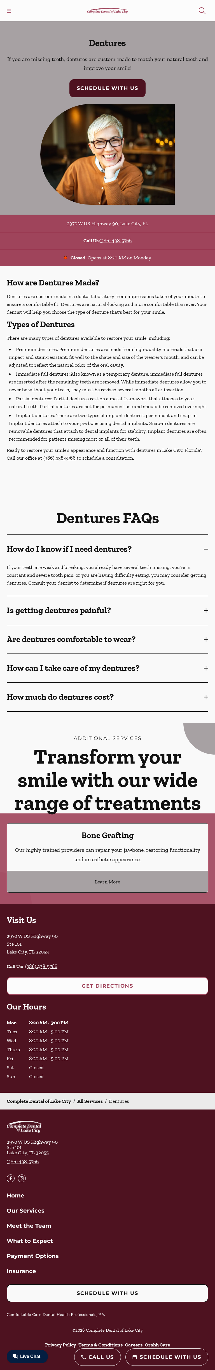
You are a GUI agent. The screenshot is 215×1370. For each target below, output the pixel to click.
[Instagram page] (22, 1178)
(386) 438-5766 (116, 241)
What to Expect (30, 1241)
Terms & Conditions (100, 1345)
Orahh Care (157, 1345)
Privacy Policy (60, 1345)
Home (15, 1195)
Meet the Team (29, 1225)
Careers (133, 1345)
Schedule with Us (107, 88)
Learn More (107, 882)
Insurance (21, 1271)
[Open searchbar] (202, 10)
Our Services (26, 1210)
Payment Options (33, 1256)
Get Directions (107, 986)
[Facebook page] (11, 1178)
